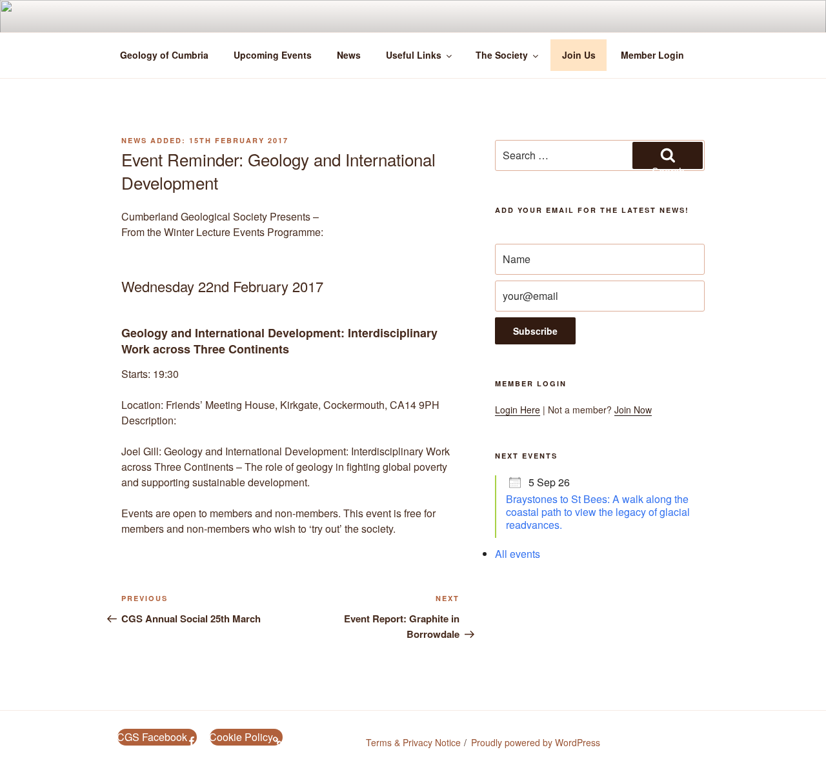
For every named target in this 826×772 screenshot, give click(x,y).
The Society (502, 54)
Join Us (579, 54)
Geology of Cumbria (164, 54)
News (349, 54)
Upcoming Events (273, 54)
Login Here (517, 409)
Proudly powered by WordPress (535, 742)
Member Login (652, 54)
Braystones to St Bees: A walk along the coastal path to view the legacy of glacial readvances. (598, 511)
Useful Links (413, 54)
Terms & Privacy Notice (413, 742)
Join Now (633, 409)
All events (517, 553)
